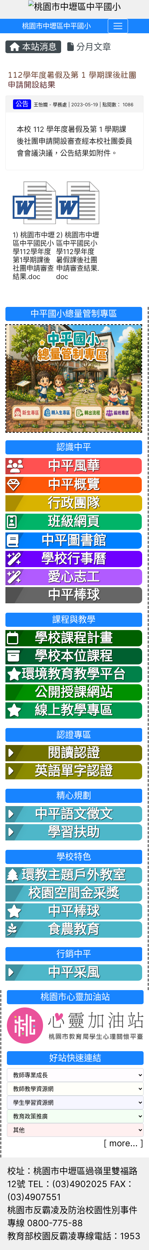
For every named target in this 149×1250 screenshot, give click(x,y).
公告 (22, 104)
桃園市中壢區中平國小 (56, 26)
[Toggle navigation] (118, 26)
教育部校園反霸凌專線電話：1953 (73, 1236)
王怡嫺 (41, 104)
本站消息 (38, 47)
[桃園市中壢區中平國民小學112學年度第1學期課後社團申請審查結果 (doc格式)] (34, 202)
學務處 (60, 104)
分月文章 (92, 47)
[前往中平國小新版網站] (73, 378)
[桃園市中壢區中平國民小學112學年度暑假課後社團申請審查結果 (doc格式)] (77, 202)
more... (123, 1143)
